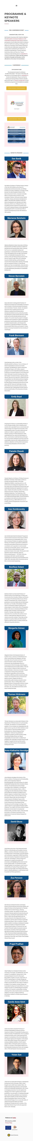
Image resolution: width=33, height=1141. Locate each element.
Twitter (14, 1117)
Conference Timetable (16, 119)
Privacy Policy (8, 1122)
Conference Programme (16, 88)
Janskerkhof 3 (24, 53)
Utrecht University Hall (19, 80)
